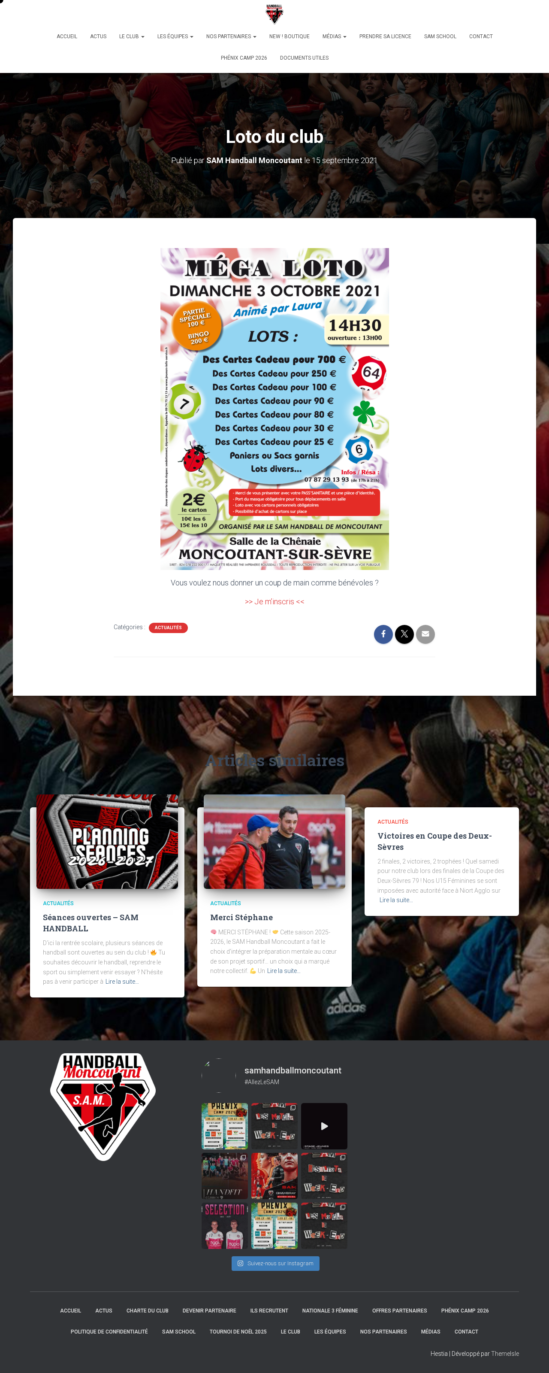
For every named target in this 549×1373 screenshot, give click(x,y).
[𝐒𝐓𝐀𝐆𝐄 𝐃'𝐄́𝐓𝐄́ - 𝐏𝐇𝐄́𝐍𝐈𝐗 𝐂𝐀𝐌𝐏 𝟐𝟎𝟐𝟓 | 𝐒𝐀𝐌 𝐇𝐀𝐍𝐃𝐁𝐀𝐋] (225, 1126)
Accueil (67, 36)
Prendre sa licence (385, 36)
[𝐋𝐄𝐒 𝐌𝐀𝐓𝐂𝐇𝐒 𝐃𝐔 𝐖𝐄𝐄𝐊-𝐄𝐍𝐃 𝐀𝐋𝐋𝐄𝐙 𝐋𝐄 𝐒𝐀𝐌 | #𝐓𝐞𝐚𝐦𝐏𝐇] (274, 1126)
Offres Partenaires (399, 1311)
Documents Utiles (304, 58)
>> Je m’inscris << (275, 601)
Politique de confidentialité (109, 1332)
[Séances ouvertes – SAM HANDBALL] (107, 841)
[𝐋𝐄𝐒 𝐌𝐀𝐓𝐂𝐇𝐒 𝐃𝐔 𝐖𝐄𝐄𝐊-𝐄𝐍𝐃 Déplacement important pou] (324, 1226)
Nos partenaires (229, 36)
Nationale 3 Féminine (330, 1311)
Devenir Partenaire (209, 1311)
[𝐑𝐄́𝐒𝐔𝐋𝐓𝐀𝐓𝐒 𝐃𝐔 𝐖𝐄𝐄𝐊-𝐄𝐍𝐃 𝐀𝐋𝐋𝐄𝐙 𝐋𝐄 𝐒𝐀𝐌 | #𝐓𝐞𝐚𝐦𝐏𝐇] (324, 1176)
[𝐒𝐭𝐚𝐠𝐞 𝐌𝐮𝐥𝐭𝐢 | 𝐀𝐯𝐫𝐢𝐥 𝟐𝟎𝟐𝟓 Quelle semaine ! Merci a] (324, 1126)
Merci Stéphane (241, 917)
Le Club (129, 36)
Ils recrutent (269, 1311)
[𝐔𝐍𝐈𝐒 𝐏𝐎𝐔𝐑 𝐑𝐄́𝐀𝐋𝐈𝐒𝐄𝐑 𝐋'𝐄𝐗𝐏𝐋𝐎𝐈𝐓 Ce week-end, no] (274, 1176)
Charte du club (148, 1311)
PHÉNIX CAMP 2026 (244, 58)
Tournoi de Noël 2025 (238, 1332)
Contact (481, 36)
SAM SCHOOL (440, 36)
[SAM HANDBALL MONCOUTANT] (275, 15)
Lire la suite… (122, 981)
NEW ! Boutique (289, 36)
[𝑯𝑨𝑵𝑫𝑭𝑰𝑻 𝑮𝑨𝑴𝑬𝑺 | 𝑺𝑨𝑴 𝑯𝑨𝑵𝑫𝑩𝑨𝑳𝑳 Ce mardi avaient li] (225, 1176)
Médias (332, 36)
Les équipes (173, 36)
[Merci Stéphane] (274, 841)
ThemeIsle (505, 1353)
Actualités (168, 627)
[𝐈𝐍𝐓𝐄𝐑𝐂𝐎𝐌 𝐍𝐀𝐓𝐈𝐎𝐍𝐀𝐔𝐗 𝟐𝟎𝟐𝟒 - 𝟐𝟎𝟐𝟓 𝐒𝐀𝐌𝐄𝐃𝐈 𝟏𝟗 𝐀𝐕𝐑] (225, 1226)
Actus (98, 36)
